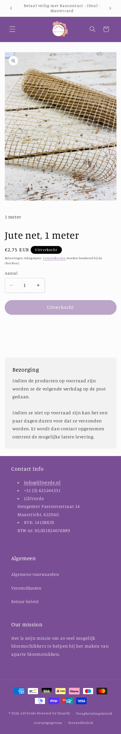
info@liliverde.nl (42, 482)
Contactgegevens (48, 723)
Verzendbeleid (80, 723)
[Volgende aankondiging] (110, 8)
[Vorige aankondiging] (11, 8)
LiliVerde (28, 713)
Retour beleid (25, 601)
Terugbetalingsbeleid (94, 713)
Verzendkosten (54, 258)
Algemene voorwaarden (35, 574)
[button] (12, 29)
